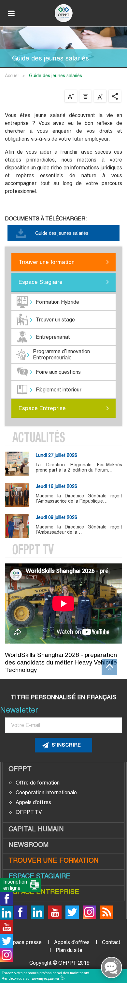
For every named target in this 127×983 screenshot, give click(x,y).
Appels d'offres (33, 802)
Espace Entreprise (42, 408)
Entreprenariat (53, 337)
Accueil (12, 75)
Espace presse (24, 942)
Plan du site (69, 950)
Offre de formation (38, 783)
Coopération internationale (46, 792)
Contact (111, 942)
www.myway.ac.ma (46, 978)
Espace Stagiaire (41, 282)
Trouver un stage (55, 320)
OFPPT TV (29, 812)
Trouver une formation (47, 262)
